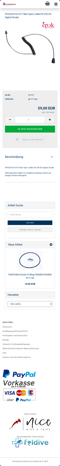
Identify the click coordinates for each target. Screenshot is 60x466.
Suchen (30, 223)
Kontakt (5, 340)
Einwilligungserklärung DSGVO (15, 331)
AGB (4, 353)
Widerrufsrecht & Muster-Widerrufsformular (20, 348)
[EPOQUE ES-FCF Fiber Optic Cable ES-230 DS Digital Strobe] (30, 47)
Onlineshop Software (21, 461)
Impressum (7, 327)
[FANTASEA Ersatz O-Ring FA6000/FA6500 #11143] (30, 260)
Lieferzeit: (9, 99)
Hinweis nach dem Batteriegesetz (16, 357)
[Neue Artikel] (51, 245)
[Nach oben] (51, 462)
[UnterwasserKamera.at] (8, 4)
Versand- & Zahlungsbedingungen (16, 344)
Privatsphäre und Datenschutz (14, 335)
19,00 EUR (30, 284)
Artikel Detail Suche (30, 230)
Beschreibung (14, 157)
